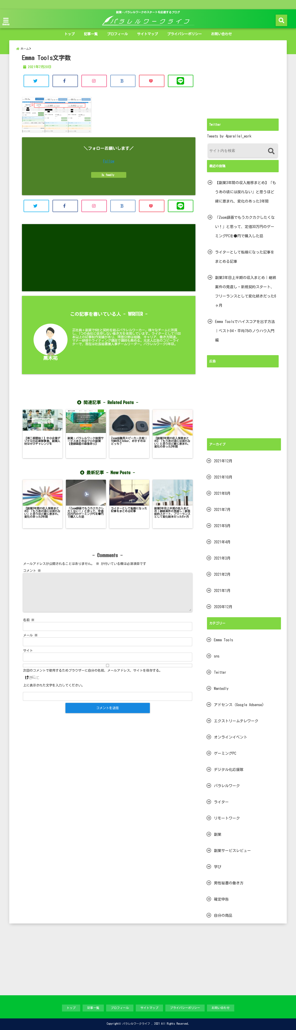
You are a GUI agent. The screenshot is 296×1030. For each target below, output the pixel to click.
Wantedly (221, 688)
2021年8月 (222, 493)
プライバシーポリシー (184, 34)
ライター (221, 802)
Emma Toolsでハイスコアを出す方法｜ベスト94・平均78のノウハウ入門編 (245, 331)
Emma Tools (223, 640)
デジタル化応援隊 (229, 769)
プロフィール (117, 34)
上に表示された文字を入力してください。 (54, 685)
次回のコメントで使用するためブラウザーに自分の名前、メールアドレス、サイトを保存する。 (92, 670)
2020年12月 (223, 607)
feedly (110, 174)
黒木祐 (50, 358)
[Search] (271, 151)
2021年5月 (222, 526)
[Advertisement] (108, 257)
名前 (28, 620)
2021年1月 (222, 590)
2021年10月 (223, 477)
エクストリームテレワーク (236, 721)
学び (217, 867)
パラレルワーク (227, 786)
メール (30, 635)
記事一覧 (91, 34)
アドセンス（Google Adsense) (239, 705)
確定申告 (221, 899)
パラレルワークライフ (136, 1023)
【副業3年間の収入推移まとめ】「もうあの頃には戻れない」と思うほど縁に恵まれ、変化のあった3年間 (245, 192)
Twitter (220, 672)
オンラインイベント (230, 737)
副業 (217, 834)
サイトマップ (147, 34)
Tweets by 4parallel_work (229, 136)
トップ (69, 34)
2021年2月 (222, 574)
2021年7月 (222, 509)
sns (216, 656)
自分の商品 (223, 915)
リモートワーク (227, 818)
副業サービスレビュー (232, 850)
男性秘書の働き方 (229, 883)
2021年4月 (222, 542)
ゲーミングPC (225, 753)
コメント (32, 570)
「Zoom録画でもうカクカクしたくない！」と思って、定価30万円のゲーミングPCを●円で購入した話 (245, 227)
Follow (108, 161)
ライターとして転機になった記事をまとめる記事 (244, 256)
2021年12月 (223, 461)
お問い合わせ (221, 34)
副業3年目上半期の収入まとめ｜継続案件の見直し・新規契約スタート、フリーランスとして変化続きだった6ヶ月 (245, 291)
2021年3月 (222, 558)
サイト (28, 650)
